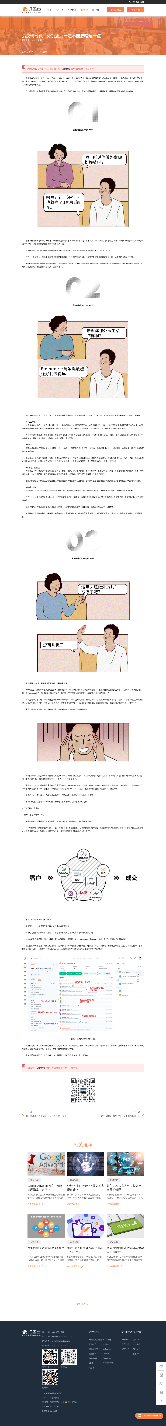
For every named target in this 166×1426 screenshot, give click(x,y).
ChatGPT (106, 1353)
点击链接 (66, 68)
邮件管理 (92, 1344)
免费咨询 (135, 9)
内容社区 (84, 9)
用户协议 (45, 1411)
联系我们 (136, 1353)
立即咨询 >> (83, 1304)
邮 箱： (47, 1336)
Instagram (107, 1349)
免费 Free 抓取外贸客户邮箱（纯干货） (85, 1250)
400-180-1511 (138, 2)
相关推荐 (83, 1144)
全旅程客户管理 (95, 1339)
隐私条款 (53, 1411)
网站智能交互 (94, 1349)
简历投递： (46, 1341)
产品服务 (59, 9)
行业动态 (43, 52)
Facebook (93, 1358)
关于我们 (96, 9)
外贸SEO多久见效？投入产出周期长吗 (124, 1187)
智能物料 (92, 1353)
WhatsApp (107, 1339)
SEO (91, 1363)
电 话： (47, 1332)
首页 (49, 9)
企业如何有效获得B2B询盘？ (45, 1248)
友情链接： (46, 1345)
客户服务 (125, 1349)
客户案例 (72, 9)
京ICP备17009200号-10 (52, 1402)
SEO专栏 (125, 1339)
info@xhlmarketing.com (62, 1336)
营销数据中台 (108, 1363)
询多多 (92, 1367)
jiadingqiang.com (59, 1345)
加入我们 (136, 1349)
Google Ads (107, 1358)
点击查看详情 (33, 1203)
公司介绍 (136, 1339)
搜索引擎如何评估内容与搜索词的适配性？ (125, 1250)
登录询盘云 (116, 9)
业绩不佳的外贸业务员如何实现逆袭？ (85, 1187)
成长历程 (136, 1344)
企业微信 (106, 1344)
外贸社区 (32, 52)
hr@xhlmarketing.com (61, 1341)
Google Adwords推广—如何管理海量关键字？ (45, 1187)
